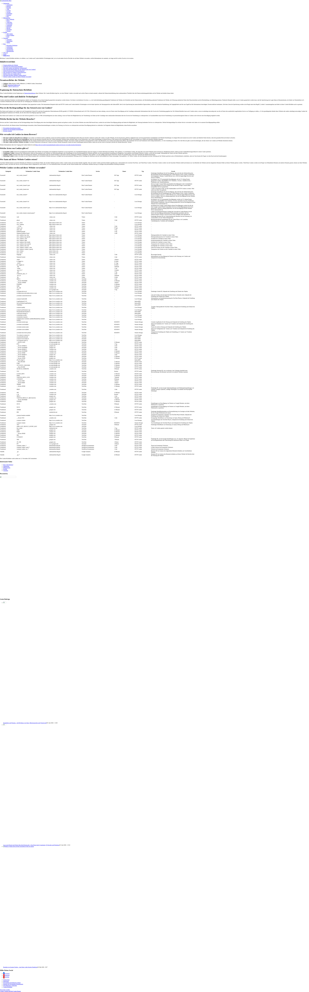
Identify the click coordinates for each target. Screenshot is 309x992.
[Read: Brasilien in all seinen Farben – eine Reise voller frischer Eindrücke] (124, 846)
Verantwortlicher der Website (10, 65)
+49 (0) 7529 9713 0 (13, 86)
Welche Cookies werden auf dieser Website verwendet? (17, 76)
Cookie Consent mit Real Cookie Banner (10, 991)
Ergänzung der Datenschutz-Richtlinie (13, 66)
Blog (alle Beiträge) (8, 464)
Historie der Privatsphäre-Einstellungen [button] (13, 129)
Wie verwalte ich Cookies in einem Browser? (14, 72)
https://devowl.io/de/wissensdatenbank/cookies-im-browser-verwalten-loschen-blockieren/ (58, 145)
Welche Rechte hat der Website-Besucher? (14, 71)
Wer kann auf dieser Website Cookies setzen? (14, 75)
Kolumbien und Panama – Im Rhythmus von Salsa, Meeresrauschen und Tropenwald (25, 723)
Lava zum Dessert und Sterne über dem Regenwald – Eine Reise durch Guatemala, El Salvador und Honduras (31, 845)
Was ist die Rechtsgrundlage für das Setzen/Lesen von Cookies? (19, 69)
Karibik (5, 469)
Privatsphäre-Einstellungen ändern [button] (12, 128)
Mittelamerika (6, 467)
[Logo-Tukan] (5, 0)
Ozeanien (5, 470)
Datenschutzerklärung (29, 93)
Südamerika (6, 466)
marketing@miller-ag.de (14, 85)
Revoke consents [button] (7, 131)
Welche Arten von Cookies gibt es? (12, 74)
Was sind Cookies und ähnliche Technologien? (15, 68)
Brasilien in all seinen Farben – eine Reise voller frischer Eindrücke (20, 967)
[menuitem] (156, 10)
